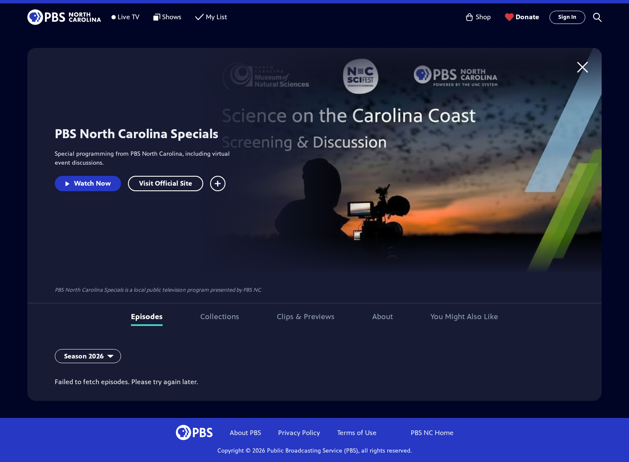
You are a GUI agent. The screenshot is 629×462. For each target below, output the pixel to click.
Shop (483, 17)
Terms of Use (357, 433)
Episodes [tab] (147, 316)
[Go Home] (582, 67)
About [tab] (382, 316)
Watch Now (92, 183)
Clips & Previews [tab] (306, 316)
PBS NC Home (432, 433)
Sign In (567, 17)
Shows (171, 17)
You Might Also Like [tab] (464, 316)
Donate (527, 17)
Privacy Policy (299, 433)
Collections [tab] (219, 316)
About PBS (245, 433)
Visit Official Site (165, 183)
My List (216, 17)
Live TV (128, 17)
